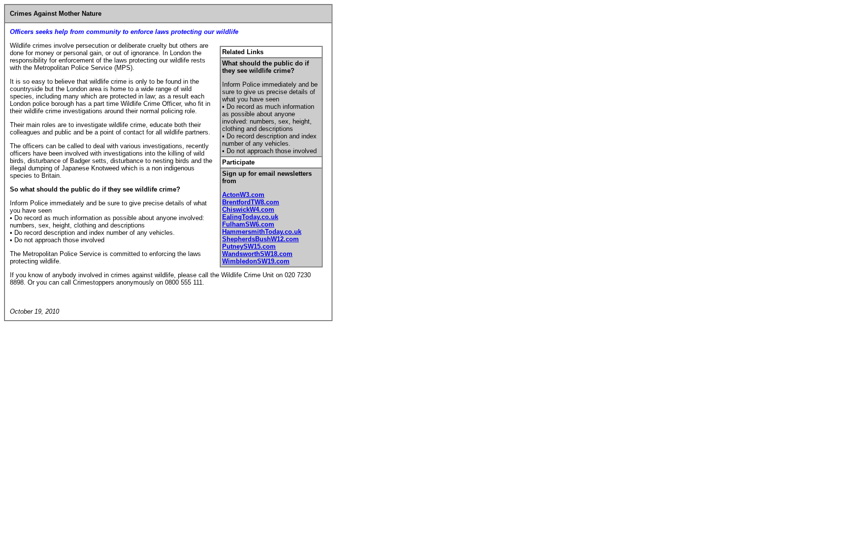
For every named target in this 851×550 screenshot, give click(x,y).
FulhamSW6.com (248, 224)
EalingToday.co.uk (250, 217)
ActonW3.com (243, 194)
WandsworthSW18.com (257, 254)
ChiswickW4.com (248, 209)
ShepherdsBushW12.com (260, 239)
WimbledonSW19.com (256, 261)
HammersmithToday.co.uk (261, 231)
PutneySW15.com (249, 246)
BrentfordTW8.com (250, 202)
